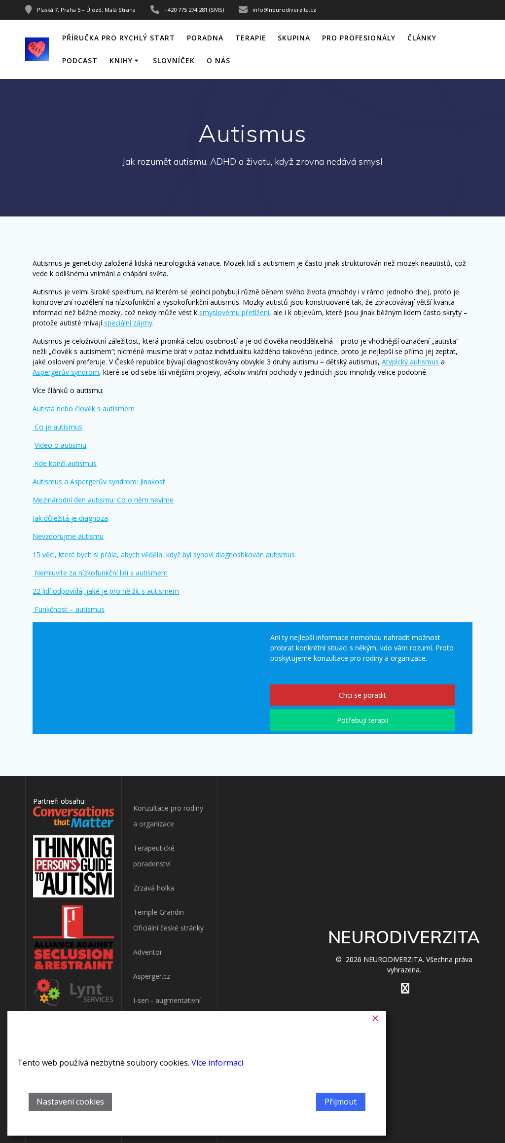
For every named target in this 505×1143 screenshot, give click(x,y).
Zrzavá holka (153, 888)
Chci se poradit (362, 695)
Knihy (121, 60)
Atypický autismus (410, 361)
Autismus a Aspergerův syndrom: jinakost (99, 481)
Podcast (80, 60)
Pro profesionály (359, 37)
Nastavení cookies (70, 1101)
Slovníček (174, 60)
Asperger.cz (151, 976)
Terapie (250, 37)
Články (421, 37)
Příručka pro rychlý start (118, 37)
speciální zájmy (128, 322)
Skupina (294, 37)
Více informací (217, 1063)
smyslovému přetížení (234, 312)
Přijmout (341, 1101)
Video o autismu (60, 445)
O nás (218, 60)
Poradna (205, 37)
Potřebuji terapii (362, 720)
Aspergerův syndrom (66, 372)
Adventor (147, 952)
